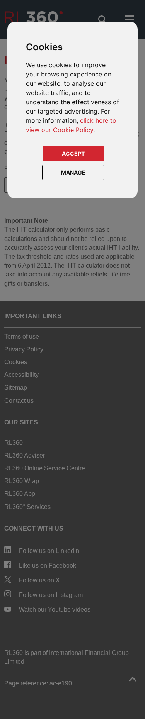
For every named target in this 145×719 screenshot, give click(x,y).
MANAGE (73, 172)
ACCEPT (73, 153)
